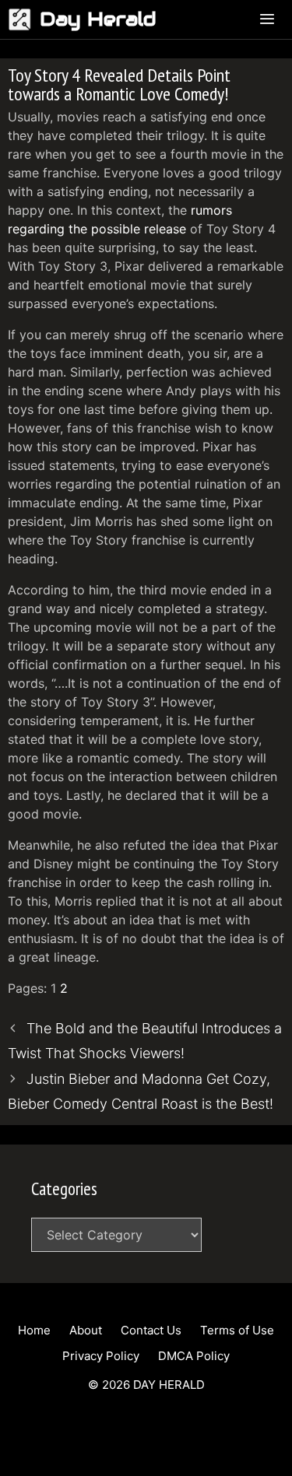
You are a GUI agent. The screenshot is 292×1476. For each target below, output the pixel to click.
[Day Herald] (24, 19)
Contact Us (151, 1330)
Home (34, 1330)
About (85, 1330)
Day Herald (98, 19)
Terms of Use (237, 1330)
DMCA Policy (194, 1355)
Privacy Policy (100, 1355)
